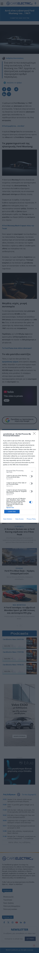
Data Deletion (7, 519)
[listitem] (19, 471)
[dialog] (19, 476)
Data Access (19, 519)
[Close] (35, 434)
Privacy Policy (31, 519)
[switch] (31, 476)
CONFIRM (12, 511)
